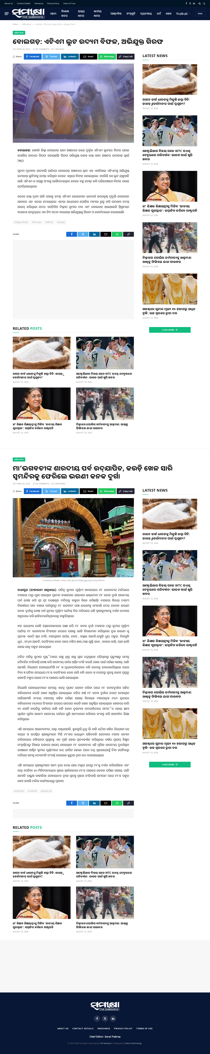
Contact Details (23, 3)
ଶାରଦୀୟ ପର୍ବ (46, 791)
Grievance (38, 3)
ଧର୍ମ (159, 13)
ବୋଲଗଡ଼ (61, 222)
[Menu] (7, 13)
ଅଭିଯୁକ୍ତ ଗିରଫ (21, 222)
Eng (200, 13)
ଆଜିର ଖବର (19, 33)
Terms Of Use (69, 3)
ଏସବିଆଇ (49, 222)
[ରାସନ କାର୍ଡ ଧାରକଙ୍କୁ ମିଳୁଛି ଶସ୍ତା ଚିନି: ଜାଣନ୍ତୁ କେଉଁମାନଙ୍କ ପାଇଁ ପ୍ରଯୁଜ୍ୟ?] (42, 353)
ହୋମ (53, 13)
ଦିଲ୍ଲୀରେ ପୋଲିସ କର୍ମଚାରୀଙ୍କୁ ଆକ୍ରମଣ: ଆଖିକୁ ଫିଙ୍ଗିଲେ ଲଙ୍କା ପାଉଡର (102, 426)
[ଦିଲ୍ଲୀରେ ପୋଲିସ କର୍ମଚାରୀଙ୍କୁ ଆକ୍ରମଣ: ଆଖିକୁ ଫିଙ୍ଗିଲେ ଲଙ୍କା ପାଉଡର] (105, 403)
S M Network (105, 1043)
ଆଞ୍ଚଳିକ (116, 13)
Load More (168, 330)
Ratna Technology (133, 1043)
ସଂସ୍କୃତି (131, 13)
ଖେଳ (169, 13)
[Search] (199, 3)
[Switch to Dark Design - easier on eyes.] (204, 3)
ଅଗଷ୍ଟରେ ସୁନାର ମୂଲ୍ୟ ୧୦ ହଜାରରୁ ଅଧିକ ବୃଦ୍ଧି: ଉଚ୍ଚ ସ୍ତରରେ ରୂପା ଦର (169, 311)
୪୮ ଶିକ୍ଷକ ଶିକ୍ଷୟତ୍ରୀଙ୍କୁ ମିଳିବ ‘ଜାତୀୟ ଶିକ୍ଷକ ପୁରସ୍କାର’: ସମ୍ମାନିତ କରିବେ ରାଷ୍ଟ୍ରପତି (37, 426)
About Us (9, 3)
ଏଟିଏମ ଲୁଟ (37, 222)
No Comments (43, 49)
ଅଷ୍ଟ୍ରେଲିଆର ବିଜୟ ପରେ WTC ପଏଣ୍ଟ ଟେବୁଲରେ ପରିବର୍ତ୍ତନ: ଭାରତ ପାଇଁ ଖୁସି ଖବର (104, 375)
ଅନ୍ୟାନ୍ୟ (182, 13)
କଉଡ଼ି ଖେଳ (19, 791)
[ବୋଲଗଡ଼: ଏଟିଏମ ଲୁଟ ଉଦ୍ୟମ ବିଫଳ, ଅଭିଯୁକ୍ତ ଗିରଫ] (73, 103)
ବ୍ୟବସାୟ (146, 13)
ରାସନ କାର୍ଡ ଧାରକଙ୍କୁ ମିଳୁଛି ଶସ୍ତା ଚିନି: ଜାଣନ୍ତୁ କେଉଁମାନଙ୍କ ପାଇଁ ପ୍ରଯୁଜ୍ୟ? (37, 375)
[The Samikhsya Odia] (28, 13)
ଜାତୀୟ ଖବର (98, 13)
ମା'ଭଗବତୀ (32, 791)
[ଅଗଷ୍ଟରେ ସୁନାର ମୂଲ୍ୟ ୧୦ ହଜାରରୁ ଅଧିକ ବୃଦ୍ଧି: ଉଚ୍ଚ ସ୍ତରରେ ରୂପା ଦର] (170, 288)
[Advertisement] (73, 280)
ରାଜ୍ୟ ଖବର (81, 13)
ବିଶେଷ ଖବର (65, 13)
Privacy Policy (53, 3)
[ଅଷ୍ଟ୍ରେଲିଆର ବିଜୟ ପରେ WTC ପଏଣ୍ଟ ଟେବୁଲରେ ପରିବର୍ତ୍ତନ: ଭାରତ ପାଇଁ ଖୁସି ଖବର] (105, 353)
